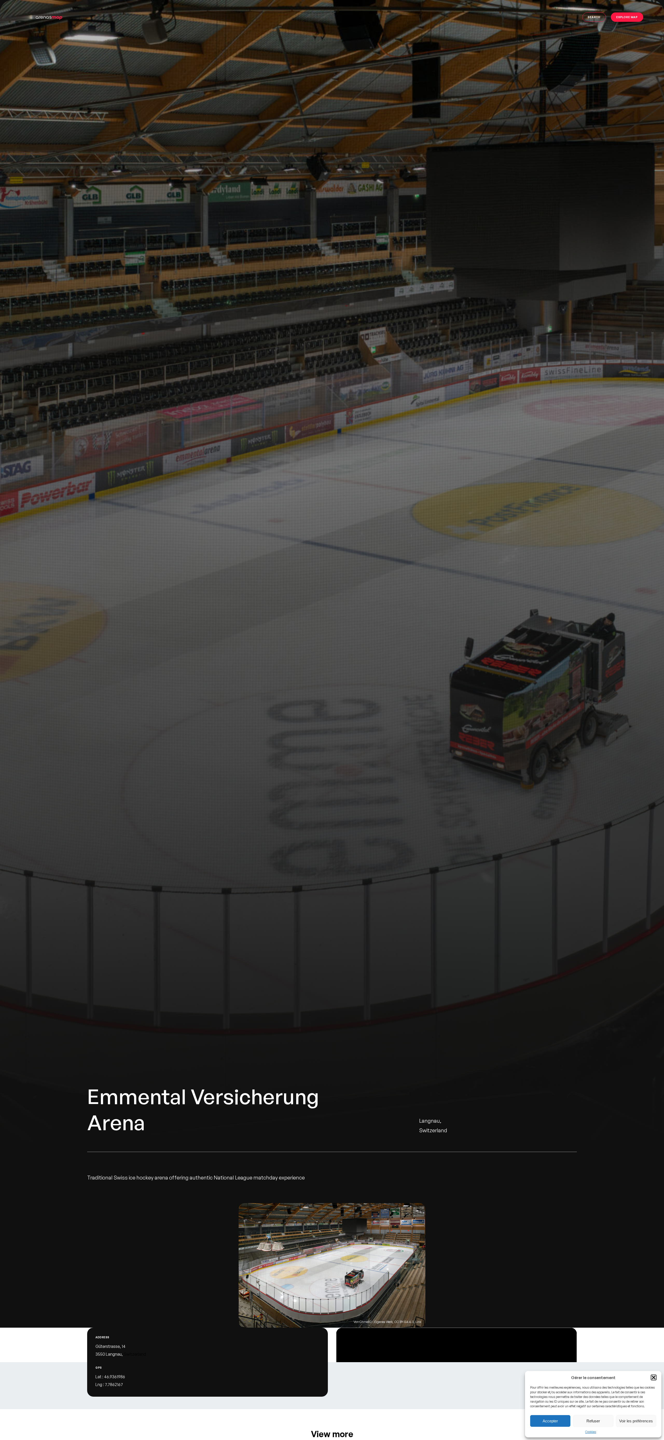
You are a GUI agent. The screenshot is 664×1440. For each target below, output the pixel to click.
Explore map (627, 17)
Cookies (590, 1432)
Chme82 (365, 1322)
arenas (49, 16)
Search (594, 17)
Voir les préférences (636, 1421)
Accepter (550, 1421)
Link (418, 1322)
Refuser (593, 1421)
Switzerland (134, 1354)
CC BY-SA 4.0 (404, 1322)
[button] (653, 1377)
